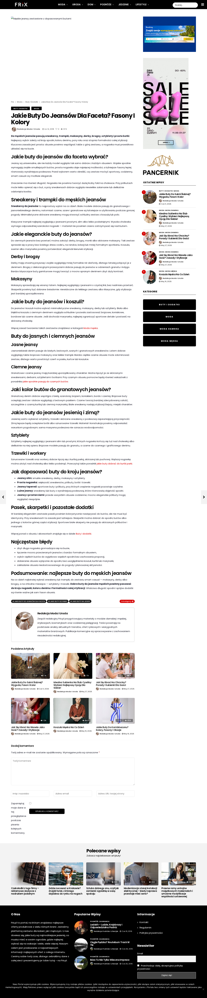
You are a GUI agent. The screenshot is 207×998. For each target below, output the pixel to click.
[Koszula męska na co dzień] (72, 711)
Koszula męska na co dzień (68, 727)
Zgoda (94, 994)
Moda (61, 4)
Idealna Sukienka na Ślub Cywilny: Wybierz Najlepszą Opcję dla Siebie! (72, 685)
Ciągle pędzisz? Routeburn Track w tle (110, 944)
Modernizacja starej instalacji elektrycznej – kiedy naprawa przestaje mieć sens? (140, 891)
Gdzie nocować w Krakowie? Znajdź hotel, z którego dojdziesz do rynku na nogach (65, 891)
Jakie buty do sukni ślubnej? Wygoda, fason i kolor (27, 684)
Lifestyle (141, 4)
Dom (90, 4)
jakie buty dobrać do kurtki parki (114, 463)
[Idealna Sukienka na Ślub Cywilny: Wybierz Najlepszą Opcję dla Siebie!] (72, 666)
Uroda (76, 4)
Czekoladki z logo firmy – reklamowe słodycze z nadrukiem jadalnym (25, 891)
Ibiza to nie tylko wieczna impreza (109, 959)
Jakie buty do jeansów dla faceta (29, 601)
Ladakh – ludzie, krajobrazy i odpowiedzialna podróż (106, 926)
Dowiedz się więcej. (108, 994)
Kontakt (144, 922)
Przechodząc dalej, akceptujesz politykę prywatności (160, 967)
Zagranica (104, 921)
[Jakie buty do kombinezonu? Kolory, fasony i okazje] (115, 711)
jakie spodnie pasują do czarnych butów (45, 381)
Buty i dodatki (20, 108)
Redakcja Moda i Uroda (28, 129)
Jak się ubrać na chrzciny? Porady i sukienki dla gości (111, 684)
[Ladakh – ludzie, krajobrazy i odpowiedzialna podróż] (81, 927)
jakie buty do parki (58, 601)
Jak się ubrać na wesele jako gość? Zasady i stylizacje (28, 729)
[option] (28, 879)
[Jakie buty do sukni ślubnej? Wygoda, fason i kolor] (30, 666)
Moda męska (90, 328)
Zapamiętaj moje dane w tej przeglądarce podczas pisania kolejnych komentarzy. (18, 818)
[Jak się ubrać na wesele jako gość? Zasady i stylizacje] (30, 711)
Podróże (105, 4)
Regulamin (145, 927)
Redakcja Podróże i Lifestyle (106, 931)
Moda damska (172, 210)
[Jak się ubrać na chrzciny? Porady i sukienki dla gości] (115, 666)
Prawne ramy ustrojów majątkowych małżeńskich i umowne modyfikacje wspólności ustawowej (177, 892)
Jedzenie (123, 4)
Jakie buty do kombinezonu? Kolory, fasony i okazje (112, 729)
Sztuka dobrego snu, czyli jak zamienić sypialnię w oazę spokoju (102, 891)
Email (140, 953)
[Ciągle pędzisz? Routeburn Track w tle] (81, 945)
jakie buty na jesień (81, 601)
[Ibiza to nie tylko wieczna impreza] (81, 962)
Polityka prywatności (151, 932)
